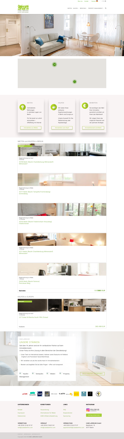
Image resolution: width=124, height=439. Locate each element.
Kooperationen (67, 413)
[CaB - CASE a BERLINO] (24, 8)
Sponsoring (66, 416)
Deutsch (94, 1)
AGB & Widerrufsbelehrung (48, 416)
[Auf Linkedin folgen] (105, 1)
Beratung (83, 8)
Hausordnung (44, 409)
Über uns (80, 1)
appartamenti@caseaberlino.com (73, 427)
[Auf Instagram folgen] (103, 1)
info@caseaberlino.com (47, 427)
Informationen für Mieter (48, 413)
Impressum (21, 413)
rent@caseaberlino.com (25, 427)
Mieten (70, 8)
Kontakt (86, 1)
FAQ (64, 409)
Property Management (95, 8)
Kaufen (75, 8)
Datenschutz (22, 416)
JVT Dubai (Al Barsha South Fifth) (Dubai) (33, 317)
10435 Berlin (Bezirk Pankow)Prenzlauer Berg (29, 282)
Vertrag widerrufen (94, 415)
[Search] (105, 8)
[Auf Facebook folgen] (102, 1)
